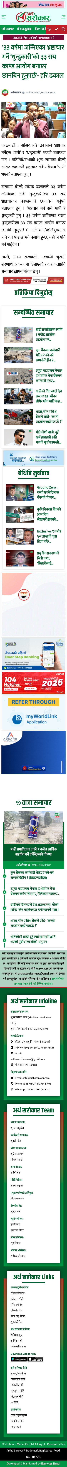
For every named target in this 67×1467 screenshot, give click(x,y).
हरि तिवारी (15, 1224)
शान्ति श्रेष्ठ (15, 1172)
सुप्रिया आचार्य (17, 1154)
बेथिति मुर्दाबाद (24, 29)
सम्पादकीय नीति (18, 1373)
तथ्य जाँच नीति (17, 1385)
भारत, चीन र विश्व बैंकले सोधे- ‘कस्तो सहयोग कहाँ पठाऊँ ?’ (49, 416)
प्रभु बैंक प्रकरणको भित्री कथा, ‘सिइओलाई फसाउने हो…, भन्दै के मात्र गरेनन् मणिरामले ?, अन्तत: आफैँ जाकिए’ (49, 558)
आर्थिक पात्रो (16, 1341)
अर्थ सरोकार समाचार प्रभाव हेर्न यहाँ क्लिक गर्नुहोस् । (39, 981)
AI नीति (14, 1402)
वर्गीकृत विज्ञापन (18, 1346)
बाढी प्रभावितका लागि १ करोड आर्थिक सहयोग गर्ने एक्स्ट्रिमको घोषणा (49, 334)
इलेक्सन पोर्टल (17, 1299)
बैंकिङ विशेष (41, 29)
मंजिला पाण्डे (16, 1159)
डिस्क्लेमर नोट (17, 1421)
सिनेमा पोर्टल (17, 1305)
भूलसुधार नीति (17, 1391)
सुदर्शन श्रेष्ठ (16, 1141)
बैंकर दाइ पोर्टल (18, 1316)
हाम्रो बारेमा (16, 1409)
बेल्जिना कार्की (17, 1198)
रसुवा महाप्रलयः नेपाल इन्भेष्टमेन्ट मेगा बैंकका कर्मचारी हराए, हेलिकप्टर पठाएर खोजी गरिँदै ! (49, 375)
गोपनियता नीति (18, 1379)
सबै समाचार (8, 29)
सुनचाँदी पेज (16, 1322)
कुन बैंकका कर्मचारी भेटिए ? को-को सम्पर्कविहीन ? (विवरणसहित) (48, 355)
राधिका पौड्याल (18, 1256)
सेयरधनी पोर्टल (17, 1293)
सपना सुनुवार (17, 1185)
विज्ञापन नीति (17, 1396)
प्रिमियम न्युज (16, 1335)
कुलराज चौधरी (17, 1230)
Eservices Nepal (50, 1463)
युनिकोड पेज (16, 1310)
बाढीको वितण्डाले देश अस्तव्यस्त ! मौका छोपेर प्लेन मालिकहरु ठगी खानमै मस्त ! (49, 396)
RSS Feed (16, 1427)
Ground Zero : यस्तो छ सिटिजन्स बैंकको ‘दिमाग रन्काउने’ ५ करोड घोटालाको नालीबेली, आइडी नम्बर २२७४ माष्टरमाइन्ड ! (48, 492)
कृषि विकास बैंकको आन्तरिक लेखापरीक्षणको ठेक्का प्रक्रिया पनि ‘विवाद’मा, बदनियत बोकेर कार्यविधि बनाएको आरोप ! (49, 514)
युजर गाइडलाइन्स (19, 1415)
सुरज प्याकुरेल (17, 1128)
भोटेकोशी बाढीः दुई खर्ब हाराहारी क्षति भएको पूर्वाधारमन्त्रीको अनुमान (49, 437)
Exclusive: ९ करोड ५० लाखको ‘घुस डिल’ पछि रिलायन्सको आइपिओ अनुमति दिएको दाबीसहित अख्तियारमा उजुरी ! (49, 536)
